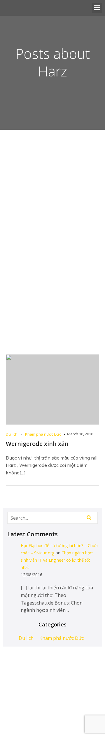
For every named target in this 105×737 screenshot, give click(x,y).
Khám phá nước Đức (43, 434)
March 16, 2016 (80, 433)
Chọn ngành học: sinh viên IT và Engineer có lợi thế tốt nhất (57, 560)
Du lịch (12, 434)
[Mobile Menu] (97, 8)
